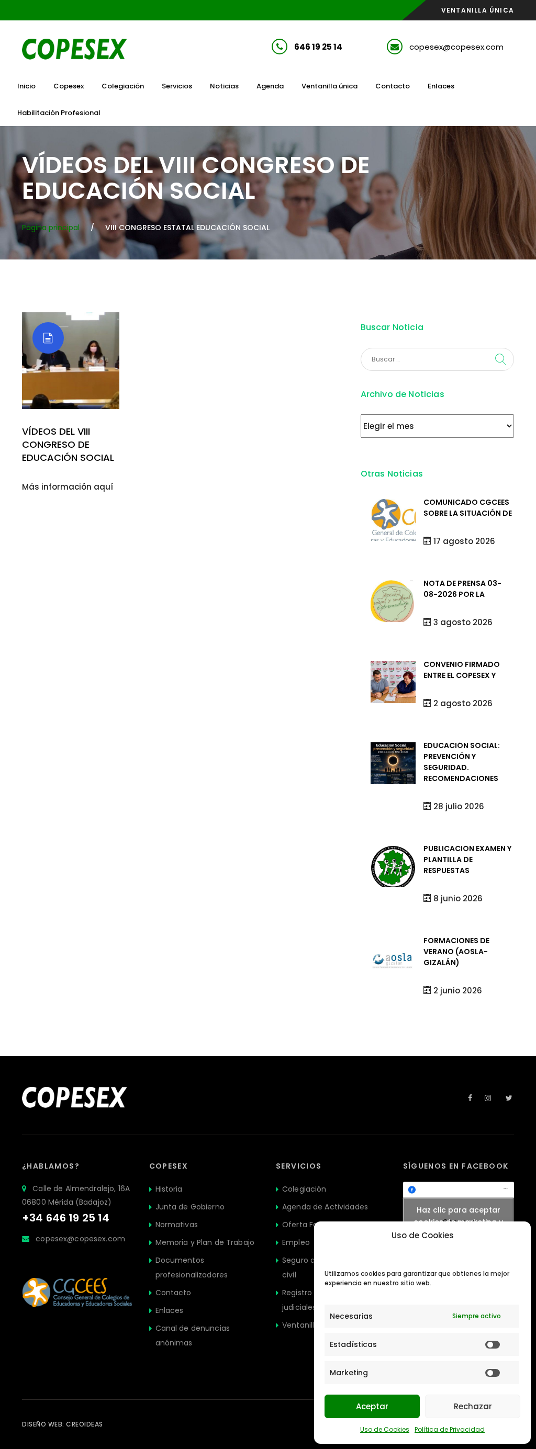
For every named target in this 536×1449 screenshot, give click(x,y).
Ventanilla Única (312, 1325)
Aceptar (372, 1406)
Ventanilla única (330, 86)
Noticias (224, 86)
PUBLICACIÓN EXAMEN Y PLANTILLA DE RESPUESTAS (467, 859)
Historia (169, 1189)
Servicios (177, 86)
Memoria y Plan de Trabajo (205, 1242)
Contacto (392, 86)
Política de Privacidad (450, 1429)
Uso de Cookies (384, 1429)
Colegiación (123, 86)
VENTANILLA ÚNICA (477, 10)
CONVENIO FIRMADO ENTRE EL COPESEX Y (461, 670)
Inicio (26, 86)
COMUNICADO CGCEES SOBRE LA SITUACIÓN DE (467, 507)
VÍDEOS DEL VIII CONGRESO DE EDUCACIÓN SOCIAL (68, 444)
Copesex (68, 86)
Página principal (51, 227)
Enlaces (441, 86)
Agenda (270, 86)
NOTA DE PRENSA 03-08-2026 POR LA (462, 588)
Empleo (296, 1242)
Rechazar (473, 1406)
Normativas (176, 1224)
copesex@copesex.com (456, 46)
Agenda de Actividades (325, 1207)
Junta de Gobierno (190, 1207)
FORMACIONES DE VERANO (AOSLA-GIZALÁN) (456, 951)
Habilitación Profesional (58, 113)
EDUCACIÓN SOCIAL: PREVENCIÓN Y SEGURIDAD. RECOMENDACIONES (461, 762)
